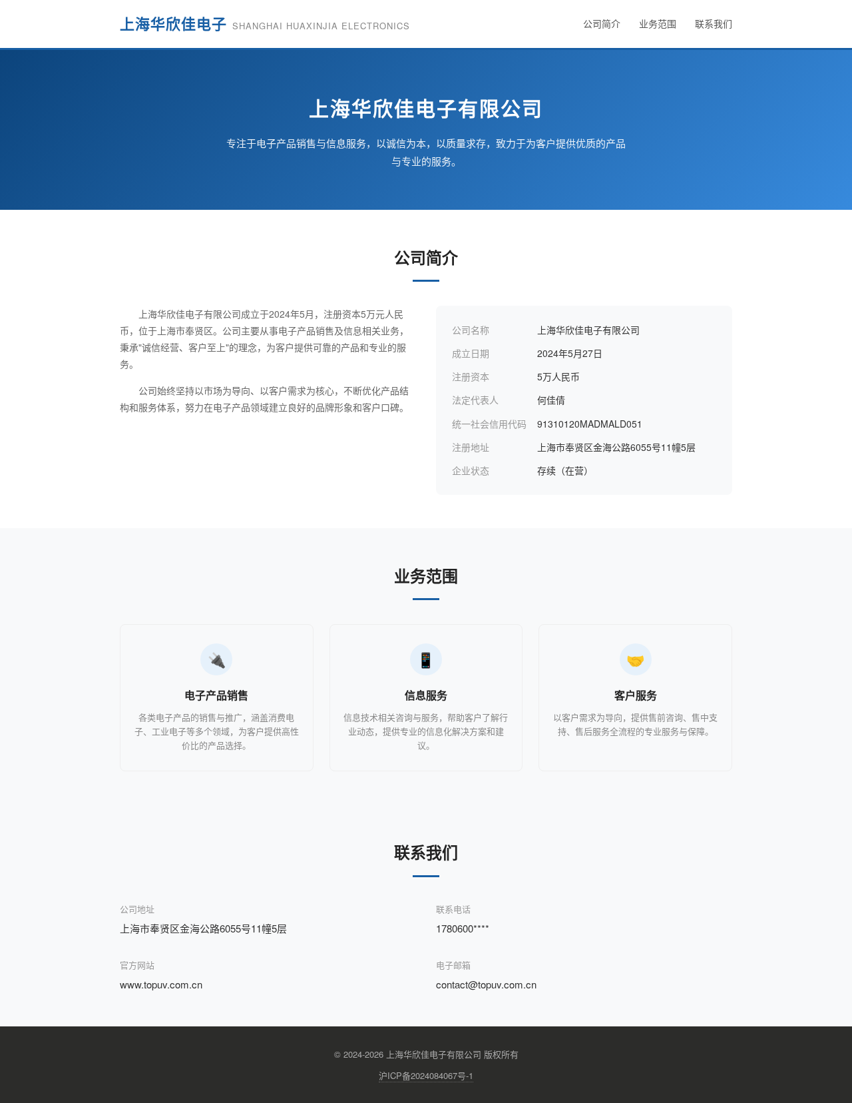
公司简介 (601, 23)
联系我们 (713, 23)
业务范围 (657, 23)
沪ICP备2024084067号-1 (426, 1075)
